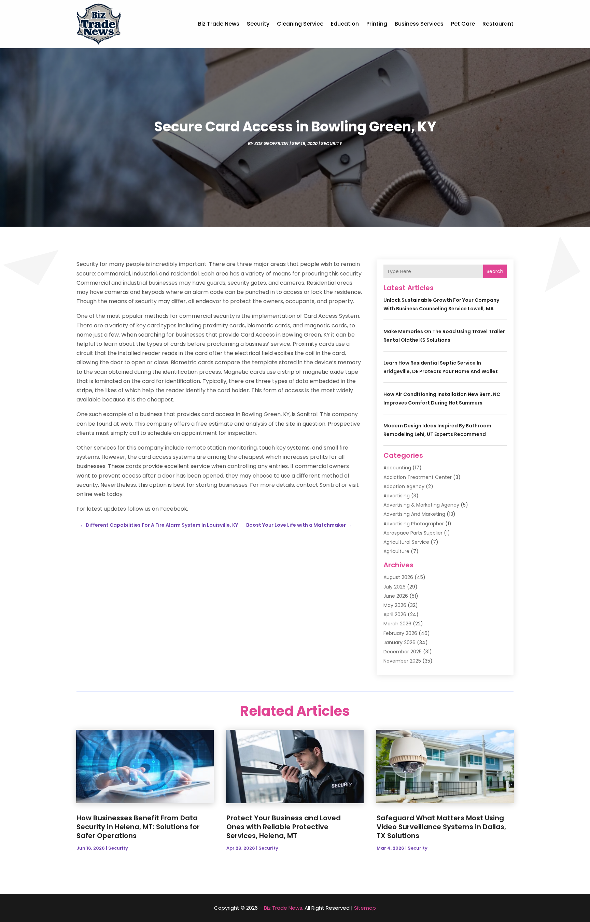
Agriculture (396, 551)
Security (258, 24)
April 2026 (394, 614)
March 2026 (397, 623)
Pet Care (463, 24)
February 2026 (400, 633)
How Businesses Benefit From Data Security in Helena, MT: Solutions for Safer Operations (138, 826)
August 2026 (398, 577)
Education (345, 24)
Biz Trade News (218, 24)
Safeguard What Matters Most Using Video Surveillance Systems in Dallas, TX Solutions (441, 826)
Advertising (396, 495)
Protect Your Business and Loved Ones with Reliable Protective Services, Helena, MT (283, 826)
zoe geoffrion (271, 143)
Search (495, 271)
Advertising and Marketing (414, 514)
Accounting (397, 467)
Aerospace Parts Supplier (412, 532)
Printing (376, 24)
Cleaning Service (300, 24)
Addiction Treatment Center (417, 477)
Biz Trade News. (283, 907)
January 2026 (399, 642)
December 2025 (402, 651)
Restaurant (498, 24)
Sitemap (365, 907)
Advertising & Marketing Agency (421, 504)
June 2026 (395, 596)
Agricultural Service (406, 542)
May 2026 (394, 605)
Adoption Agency (403, 486)
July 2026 (394, 586)
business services (419, 24)
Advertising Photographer (413, 523)
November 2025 (402, 660)
